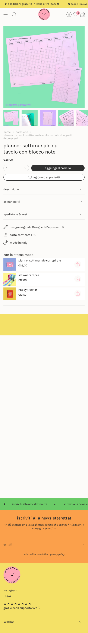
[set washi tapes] (9, 279)
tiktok (7, 596)
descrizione (11, 189)
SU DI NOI (8, 621)
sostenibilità (11, 202)
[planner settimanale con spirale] (9, 264)
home (7, 132)
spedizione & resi (15, 214)
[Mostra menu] (5, 14)
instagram (10, 590)
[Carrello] (83, 14)
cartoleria (22, 132)
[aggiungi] (77, 264)
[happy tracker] (9, 293)
